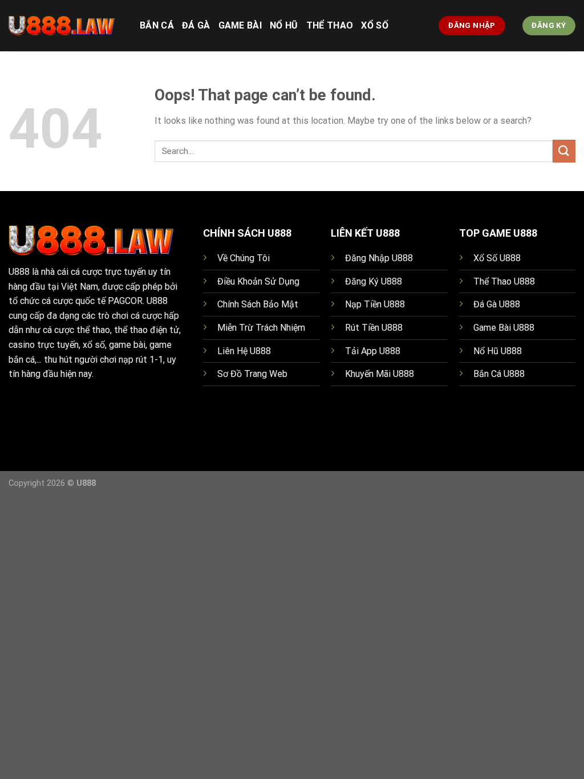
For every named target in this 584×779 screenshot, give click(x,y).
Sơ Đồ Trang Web (252, 373)
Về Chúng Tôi (243, 258)
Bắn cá (157, 25)
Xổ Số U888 (497, 258)
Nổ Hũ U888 (497, 351)
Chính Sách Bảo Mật (257, 304)
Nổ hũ (284, 25)
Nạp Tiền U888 (375, 304)
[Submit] (564, 151)
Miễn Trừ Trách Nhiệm (261, 327)
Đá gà (196, 25)
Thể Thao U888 (504, 281)
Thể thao (330, 25)
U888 (19, 271)
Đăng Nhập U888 (379, 258)
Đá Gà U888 (496, 304)
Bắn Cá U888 (499, 373)
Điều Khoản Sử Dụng (258, 281)
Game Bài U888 (503, 327)
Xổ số (374, 25)
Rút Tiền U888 (374, 327)
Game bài (240, 25)
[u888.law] (66, 25)
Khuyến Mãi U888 (379, 373)
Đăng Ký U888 (373, 281)
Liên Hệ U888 (244, 351)
